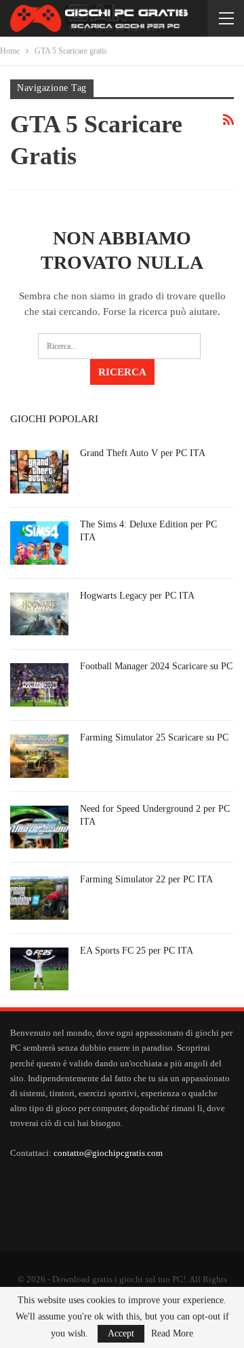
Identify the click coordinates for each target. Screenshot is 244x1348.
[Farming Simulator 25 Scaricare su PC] (39, 756)
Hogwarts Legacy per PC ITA (137, 596)
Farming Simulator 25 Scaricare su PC (154, 737)
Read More (172, 1333)
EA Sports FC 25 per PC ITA (136, 951)
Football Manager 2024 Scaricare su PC (156, 666)
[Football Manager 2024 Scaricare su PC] (39, 685)
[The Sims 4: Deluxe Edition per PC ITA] (39, 543)
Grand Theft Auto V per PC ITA (142, 453)
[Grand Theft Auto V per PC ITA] (39, 471)
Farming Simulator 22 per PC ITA (146, 879)
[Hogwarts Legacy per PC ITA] (39, 614)
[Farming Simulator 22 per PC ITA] (39, 898)
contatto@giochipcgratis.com (108, 1153)
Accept (121, 1333)
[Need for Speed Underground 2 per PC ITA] (39, 827)
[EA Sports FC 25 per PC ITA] (39, 969)
